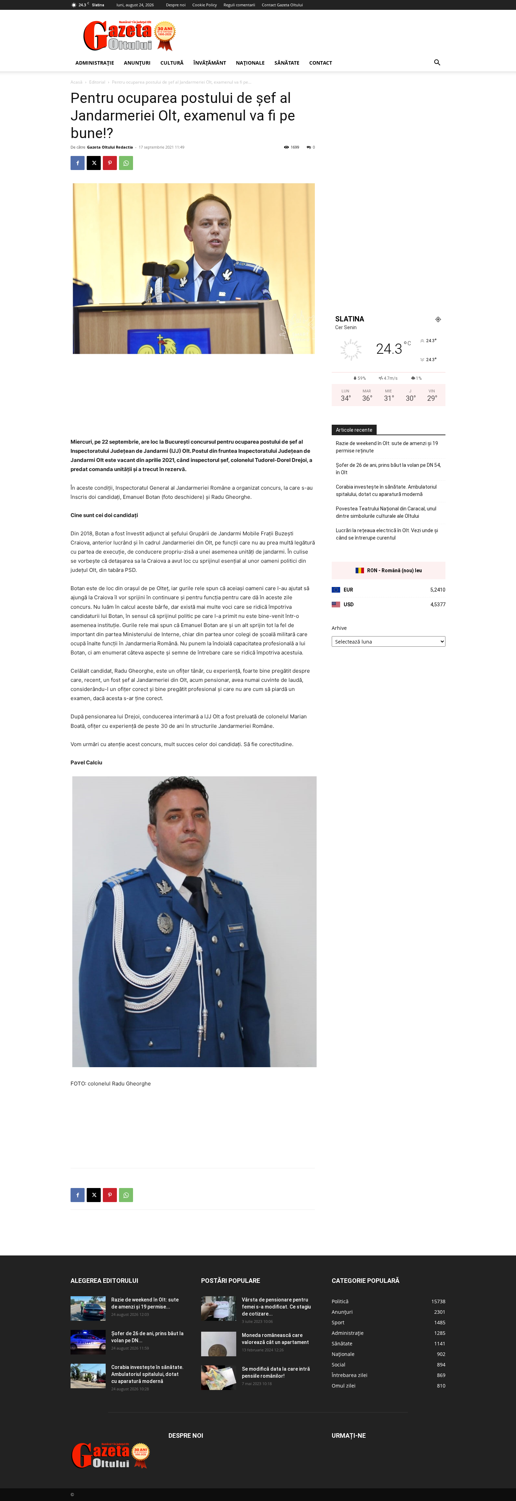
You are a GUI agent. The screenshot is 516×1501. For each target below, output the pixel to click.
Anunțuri (137, 62)
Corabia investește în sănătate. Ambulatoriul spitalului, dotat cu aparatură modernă (386, 490)
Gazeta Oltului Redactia (110, 147)
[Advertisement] (317, 35)
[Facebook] (78, 163)
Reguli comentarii (239, 4)
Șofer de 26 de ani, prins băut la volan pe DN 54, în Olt (388, 468)
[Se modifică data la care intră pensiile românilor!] (218, 1377)
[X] (94, 163)
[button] (437, 63)
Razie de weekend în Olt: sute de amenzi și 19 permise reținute (387, 446)
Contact (320, 62)
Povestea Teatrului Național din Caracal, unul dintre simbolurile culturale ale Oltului (386, 512)
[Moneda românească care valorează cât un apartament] (218, 1344)
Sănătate (286, 62)
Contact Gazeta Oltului (282, 4)
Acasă (76, 82)
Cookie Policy (204, 4)
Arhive (339, 628)
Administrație (94, 62)
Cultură (172, 62)
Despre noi (176, 4)
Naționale (250, 62)
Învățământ (209, 62)
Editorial (97, 82)
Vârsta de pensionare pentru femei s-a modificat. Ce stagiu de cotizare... (276, 1307)
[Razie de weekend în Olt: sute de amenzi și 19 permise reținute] (88, 1308)
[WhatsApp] (126, 163)
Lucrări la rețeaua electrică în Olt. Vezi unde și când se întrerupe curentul (387, 534)
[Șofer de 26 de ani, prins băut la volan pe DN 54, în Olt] (88, 1342)
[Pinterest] (110, 163)
